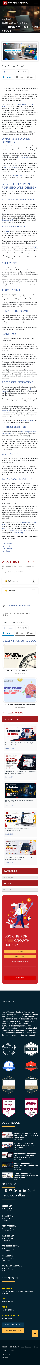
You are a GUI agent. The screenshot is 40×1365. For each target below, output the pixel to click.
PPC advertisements (10, 167)
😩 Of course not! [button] (19, 591)
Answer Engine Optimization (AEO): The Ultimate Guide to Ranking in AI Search (25, 1155)
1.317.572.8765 (6, 1230)
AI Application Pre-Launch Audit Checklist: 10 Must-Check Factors (26, 1165)
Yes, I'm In (20, 951)
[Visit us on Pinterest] (15, 1190)
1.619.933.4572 (6, 1240)
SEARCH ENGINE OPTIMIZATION (18, 606)
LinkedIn (9, 548)
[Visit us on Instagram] (20, 1190)
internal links (6, 411)
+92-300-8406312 (8, 1310)
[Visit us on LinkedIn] (24, 1190)
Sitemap (5, 1358)
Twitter (8, 551)
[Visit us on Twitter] (29, 1190)
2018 (7, 231)
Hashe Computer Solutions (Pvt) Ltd (25, 1347)
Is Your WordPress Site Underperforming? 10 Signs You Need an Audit (26, 1175)
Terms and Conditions (10, 1350)
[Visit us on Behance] (6, 1190)
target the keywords (27, 420)
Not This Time (20, 956)
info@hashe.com (8, 1302)
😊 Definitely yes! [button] (19, 581)
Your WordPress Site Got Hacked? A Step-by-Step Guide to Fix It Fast (25, 1145)
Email (20, 969)
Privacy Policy (7, 1354)
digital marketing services (17, 530)
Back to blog (15, 713)
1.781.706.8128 (6, 1211)
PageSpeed (34, 247)
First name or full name (20, 961)
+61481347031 (6, 1270)
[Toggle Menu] (36, 3)
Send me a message (13, 1330)
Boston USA (7, 1206)
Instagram (9, 546)
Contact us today (18, 532)
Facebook (9, 543)
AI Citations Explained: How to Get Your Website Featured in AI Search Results (26, 1135)
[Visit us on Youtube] (10, 1190)
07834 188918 (6, 1260)
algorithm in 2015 (7, 220)
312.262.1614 (6, 1221)
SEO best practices (23, 158)
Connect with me (12, 1325)
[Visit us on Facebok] (34, 1190)
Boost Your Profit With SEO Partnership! (20, 704)
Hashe (3, 528)
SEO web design (18, 175)
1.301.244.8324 (6, 1250)
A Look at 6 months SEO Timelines (20, 671)
